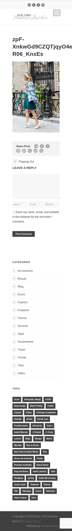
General (23, 325)
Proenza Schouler (23, 465)
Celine (50, 406)
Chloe (29, 412)
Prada (40, 458)
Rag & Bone (42, 465)
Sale (53, 471)
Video (21, 373)
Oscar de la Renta (23, 458)
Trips (21, 365)
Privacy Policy (32, 521)
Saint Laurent (39, 471)
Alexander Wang (32, 399)
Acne (16, 399)
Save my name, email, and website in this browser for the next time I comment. (35, 217)
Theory (47, 484)
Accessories (25, 270)
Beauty (22, 278)
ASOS (48, 399)
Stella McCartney (47, 478)
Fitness (22, 318)
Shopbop (18, 478)
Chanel (17, 412)
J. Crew (49, 432)
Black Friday (36, 406)
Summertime (25, 341)
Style (21, 333)
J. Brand (36, 432)
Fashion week (21, 425)
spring (31, 478)
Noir (45, 452)
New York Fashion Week (26, 452)
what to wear (20, 497)
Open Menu (56, 12)
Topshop (26, 491)
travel (38, 491)
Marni (49, 438)
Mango (38, 438)
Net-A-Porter (32, 445)
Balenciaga (19, 406)
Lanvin (17, 438)
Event (21, 294)
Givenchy (37, 425)
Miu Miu (18, 445)
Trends (22, 357)
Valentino (50, 491)
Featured (23, 310)
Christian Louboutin (46, 412)
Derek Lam (42, 419)
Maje (28, 438)
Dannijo (18, 419)
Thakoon (34, 484)
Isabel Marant (21, 432)
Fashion (23, 302)
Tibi (16, 491)
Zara (33, 497)
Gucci (49, 425)
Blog (20, 286)
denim (29, 419)
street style (20, 484)
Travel (21, 349)
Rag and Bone (21, 471)
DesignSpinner (50, 526)
